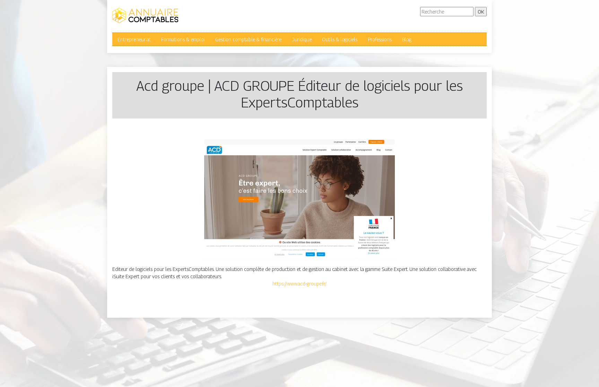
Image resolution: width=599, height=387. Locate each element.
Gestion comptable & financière (248, 39)
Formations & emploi (183, 39)
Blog (406, 39)
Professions (380, 39)
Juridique (302, 39)
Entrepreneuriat (134, 39)
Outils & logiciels (339, 39)
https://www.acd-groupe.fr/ (299, 284)
